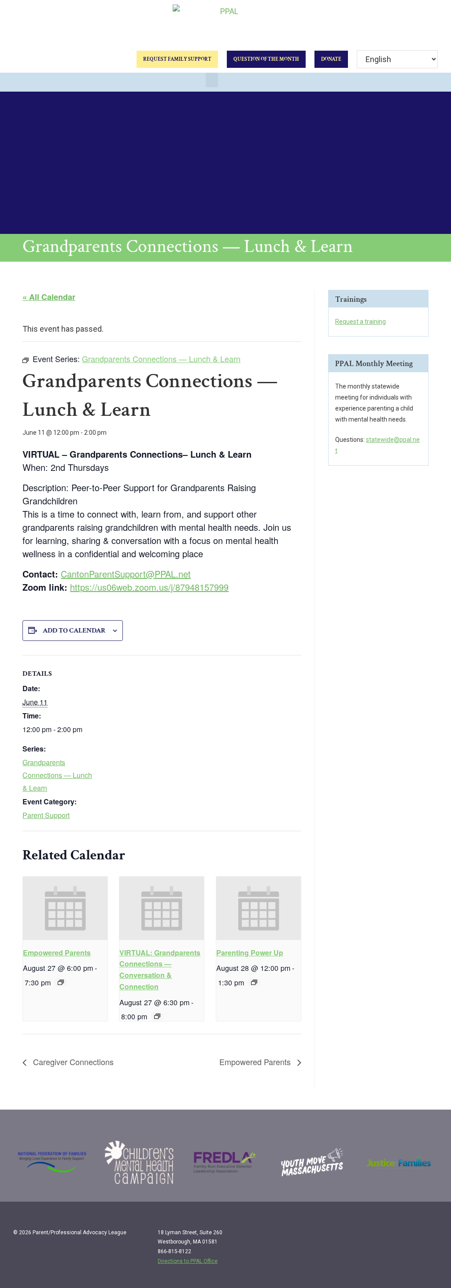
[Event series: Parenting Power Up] (254, 982)
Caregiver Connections (72, 1061)
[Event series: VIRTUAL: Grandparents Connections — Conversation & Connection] (157, 1016)
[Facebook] (394, 1236)
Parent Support (46, 815)
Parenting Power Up (249, 952)
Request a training (360, 321)
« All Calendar (48, 297)
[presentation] (65, 908)
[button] (212, 80)
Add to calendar (74, 630)
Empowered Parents (57, 952)
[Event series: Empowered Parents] (61, 982)
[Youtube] (430, 1236)
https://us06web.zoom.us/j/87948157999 (149, 587)
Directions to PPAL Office (188, 1261)
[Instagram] (412, 1236)
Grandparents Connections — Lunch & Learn (57, 775)
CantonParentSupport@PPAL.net (126, 573)
